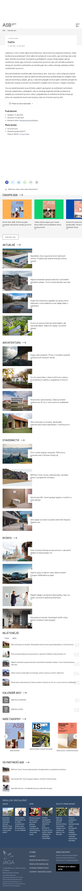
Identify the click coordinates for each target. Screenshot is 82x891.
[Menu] (77, 25)
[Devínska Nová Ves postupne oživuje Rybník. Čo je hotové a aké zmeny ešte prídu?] (8, 811)
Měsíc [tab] (14, 638)
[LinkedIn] (18, 182)
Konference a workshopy (28, 120)
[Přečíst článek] (17, 209)
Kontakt (32, 856)
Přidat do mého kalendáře (21, 103)
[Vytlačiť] (36, 182)
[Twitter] (13, 182)
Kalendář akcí (12, 692)
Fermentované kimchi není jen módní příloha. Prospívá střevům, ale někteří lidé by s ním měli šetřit (34, 826)
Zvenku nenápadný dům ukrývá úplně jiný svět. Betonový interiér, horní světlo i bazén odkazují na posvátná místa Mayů (47, 828)
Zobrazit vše (10, 237)
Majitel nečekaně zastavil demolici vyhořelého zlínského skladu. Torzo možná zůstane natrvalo (42, 663)
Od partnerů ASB (13, 762)
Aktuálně (9, 244)
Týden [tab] (6, 638)
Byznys (7, 537)
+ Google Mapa (23, 134)
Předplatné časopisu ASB (38, 864)
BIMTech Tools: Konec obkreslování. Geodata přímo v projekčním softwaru (38, 769)
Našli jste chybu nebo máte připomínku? (23, 189)
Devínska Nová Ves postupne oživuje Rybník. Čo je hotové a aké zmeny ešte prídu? (7, 825)
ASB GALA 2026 (17, 709)
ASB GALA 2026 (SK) (18, 700)
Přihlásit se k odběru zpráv (66, 867)
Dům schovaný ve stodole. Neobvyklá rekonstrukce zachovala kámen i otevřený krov (42, 644)
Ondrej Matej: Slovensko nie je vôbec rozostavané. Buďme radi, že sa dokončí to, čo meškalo (20, 824)
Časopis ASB (10, 194)
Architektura (12, 342)
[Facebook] (7, 182)
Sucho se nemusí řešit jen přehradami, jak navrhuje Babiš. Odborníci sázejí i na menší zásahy (48, 325)
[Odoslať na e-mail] (30, 182)
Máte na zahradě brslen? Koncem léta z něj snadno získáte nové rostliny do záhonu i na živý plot (61, 826)
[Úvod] (9, 25)
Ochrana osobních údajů (39, 868)
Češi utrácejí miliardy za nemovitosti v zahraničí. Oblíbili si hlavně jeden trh (38, 654)
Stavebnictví (11, 440)
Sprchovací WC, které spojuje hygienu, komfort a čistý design (33, 779)
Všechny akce (13, 38)
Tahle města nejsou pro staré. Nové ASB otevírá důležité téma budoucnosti (47, 224)
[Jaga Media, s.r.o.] (8, 857)
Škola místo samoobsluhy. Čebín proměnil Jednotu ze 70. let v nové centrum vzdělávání (43, 682)
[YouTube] (24, 182)
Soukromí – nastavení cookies (40, 872)
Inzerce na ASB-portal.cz (39, 860)
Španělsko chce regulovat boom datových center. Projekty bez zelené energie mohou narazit (48, 258)
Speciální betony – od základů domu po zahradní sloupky (31, 788)
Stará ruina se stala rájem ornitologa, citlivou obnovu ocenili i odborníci (37, 673)
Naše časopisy (12, 718)
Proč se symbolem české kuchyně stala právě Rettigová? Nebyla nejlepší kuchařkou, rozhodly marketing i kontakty (74, 829)
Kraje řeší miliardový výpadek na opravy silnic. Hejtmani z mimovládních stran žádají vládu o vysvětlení (49, 303)
